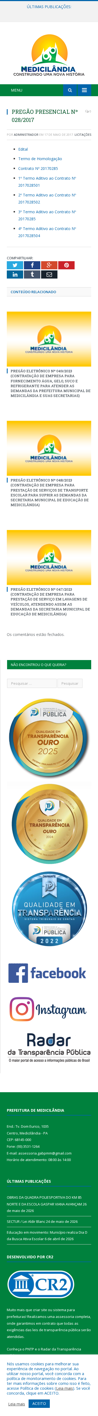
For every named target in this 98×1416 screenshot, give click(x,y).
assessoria (65, 1316)
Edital (23, 149)
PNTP (29, 1349)
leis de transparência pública (56, 1329)
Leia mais (64, 1388)
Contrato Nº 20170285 (38, 168)
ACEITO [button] (39, 1403)
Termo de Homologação (40, 158)
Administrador (26, 134)
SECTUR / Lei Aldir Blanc (47, 12)
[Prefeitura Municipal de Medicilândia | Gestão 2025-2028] (49, 54)
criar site (40, 1309)
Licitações (83, 134)
